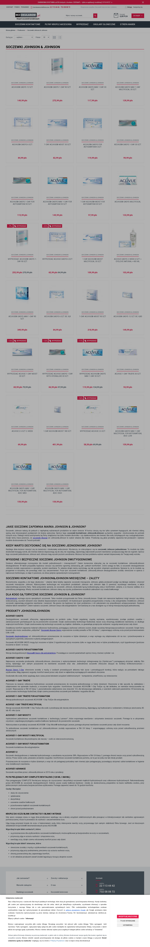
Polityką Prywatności (58, 941)
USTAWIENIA (127, 925)
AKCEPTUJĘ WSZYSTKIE (127, 916)
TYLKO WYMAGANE (127, 921)
